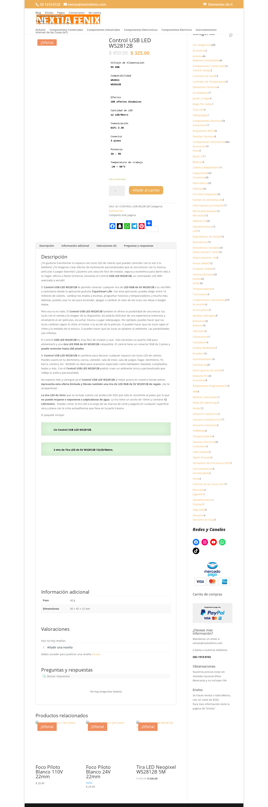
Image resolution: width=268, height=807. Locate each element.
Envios (49, 12)
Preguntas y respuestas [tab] (138, 245)
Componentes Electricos (177, 30)
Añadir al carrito (146, 190)
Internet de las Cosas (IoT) (52, 32)
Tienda (40, 21)
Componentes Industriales (103, 30)
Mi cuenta (95, 12)
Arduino (41, 30)
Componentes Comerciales (66, 30)
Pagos (61, 12)
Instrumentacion (206, 30)
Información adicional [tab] (75, 245)
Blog (38, 12)
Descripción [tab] (46, 245)
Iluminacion (116, 210)
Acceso (96, 654)
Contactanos (77, 12)
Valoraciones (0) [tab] (106, 245)
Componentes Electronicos (141, 30)
